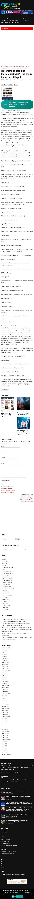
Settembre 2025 (5, 668)
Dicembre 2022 (5, 731)
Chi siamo (3, 861)
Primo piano (25, 79)
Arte (3, 559)
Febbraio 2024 (5, 704)
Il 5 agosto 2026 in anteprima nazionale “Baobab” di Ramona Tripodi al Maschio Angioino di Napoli (17, 821)
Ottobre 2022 (5, 735)
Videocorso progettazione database (9, 845)
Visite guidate (5, 609)
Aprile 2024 (4, 700)
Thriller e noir (6, 586)
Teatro (11, 79)
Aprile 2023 (4, 723)
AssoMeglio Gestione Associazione (8, 851)
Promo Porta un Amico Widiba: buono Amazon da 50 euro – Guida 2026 (19, 791)
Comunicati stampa (18, 79)
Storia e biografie (6, 582)
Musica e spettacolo (7, 575)
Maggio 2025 (4, 675)
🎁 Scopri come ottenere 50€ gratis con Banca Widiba (16, 104)
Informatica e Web (7, 573)
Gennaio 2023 (5, 729)
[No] (32, 894)
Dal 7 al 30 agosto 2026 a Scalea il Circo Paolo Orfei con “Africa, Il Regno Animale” (18, 815)
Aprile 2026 (4, 654)
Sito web (3, 457)
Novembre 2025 (5, 664)
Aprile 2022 (4, 745)
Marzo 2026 (4, 656)
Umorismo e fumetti (7, 588)
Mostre (4, 561)
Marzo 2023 (4, 725)
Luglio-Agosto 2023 (6, 716)
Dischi (4, 597)
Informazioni (7, 28)
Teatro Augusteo (5, 389)
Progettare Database (5, 843)
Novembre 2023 (5, 710)
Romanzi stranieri (7, 578)
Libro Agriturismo (5, 832)
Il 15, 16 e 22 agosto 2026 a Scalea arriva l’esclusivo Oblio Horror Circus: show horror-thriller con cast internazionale (19, 797)
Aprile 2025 (4, 677)
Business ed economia (8, 571)
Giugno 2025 (4, 672)
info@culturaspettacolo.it (13, 772)
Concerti (5, 593)
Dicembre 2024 (5, 685)
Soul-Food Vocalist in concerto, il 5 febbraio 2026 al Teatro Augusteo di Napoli (23, 432)
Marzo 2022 (4, 748)
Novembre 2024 (5, 687)
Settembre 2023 (5, 714)
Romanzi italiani (6, 576)
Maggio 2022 (4, 743)
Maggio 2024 (4, 697)
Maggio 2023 (4, 720)
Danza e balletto (6, 595)
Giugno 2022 (4, 741)
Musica (3, 590)
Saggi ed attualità (6, 580)
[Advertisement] (17, 48)
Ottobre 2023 (5, 712)
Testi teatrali (5, 584)
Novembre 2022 (5, 733)
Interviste (5, 601)
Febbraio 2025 (5, 681)
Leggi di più (19, 896)
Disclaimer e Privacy (5, 865)
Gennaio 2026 (5, 660)
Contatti (2, 863)
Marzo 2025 (4, 679)
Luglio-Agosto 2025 (6, 670)
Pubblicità (3, 867)
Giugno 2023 (4, 718)
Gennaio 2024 (5, 706)
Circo (3, 565)
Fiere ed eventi (6, 599)
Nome (2, 446)
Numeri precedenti (6, 754)
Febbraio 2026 (5, 658)
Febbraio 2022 (5, 750)
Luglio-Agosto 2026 (6, 647)
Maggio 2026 (4, 652)
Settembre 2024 (5, 691)
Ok (13, 896)
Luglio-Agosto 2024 (6, 693)
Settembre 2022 (5, 737)
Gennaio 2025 (5, 683)
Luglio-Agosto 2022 (6, 739)
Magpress (23, 874)
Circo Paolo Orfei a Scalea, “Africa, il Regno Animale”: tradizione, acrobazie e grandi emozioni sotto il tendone (19, 802)
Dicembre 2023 (5, 708)
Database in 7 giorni (5, 839)
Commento (4, 463)
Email (2, 452)
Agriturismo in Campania (6, 830)
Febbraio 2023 (5, 727)
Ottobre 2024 (5, 689)
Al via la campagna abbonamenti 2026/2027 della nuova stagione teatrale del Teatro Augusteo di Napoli (7, 413)
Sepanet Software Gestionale (7, 853)
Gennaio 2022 (5, 752)
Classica (4, 592)
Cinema (3, 563)
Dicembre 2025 (5, 662)
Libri (3, 569)
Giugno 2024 (4, 695)
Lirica (4, 603)
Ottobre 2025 (5, 666)
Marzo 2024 (4, 702)
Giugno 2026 (4, 650)
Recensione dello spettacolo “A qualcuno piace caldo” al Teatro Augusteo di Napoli (23, 412)
